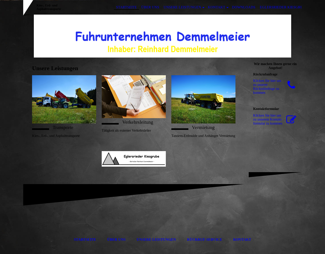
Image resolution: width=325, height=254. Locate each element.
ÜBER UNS (150, 7)
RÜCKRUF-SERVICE (204, 239)
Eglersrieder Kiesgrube (284, 7)
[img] (162, 36)
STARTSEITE (126, 7)
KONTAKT (216, 7)
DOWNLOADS (243, 7)
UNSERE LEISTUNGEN (182, 7)
